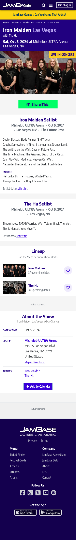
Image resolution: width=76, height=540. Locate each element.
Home (6, 22)
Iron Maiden (32, 371)
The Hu (29, 376)
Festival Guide (18, 460)
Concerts (15, 22)
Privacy (32, 440)
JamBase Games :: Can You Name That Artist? (39, 14)
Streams (14, 471)
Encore (7, 172)
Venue (7, 341)
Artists (7, 371)
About (45, 466)
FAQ (44, 471)
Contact (46, 477)
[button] (44, 5)
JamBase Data (50, 460)
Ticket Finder (17, 454)
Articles (14, 466)
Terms (44, 440)
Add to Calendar (40, 386)
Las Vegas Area (53, 22)
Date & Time (10, 330)
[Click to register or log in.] (68, 270)
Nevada (39, 22)
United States (28, 22)
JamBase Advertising (54, 454)
